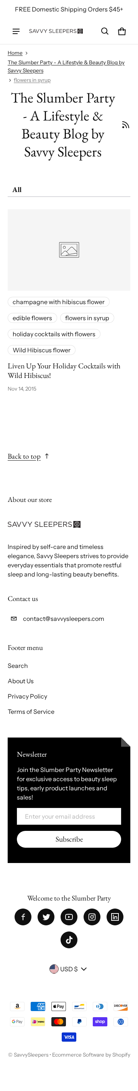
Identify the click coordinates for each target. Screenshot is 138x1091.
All (16, 189)
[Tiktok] (69, 939)
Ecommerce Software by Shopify (91, 1055)
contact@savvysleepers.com (63, 618)
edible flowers (32, 318)
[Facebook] (23, 917)
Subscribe (69, 839)
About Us (21, 681)
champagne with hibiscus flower (59, 302)
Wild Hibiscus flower (42, 350)
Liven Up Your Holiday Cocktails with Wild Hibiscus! (64, 370)
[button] (105, 31)
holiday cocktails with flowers (54, 334)
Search (18, 665)
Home (15, 53)
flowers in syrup (32, 80)
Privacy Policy (27, 696)
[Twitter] (46, 917)
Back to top (24, 456)
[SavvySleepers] (56, 31)
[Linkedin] (115, 917)
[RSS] (125, 125)
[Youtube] (69, 917)
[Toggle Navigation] (16, 31)
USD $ (69, 969)
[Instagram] (92, 917)
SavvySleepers (31, 1055)
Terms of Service (31, 711)
